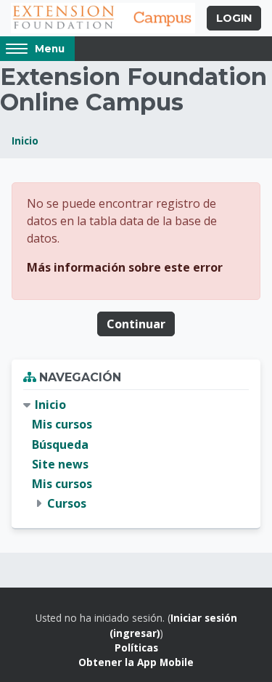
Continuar (136, 324)
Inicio (25, 140)
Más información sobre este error (125, 267)
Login (234, 18)
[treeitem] (136, 454)
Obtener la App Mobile (136, 662)
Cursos (66, 503)
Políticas (136, 647)
